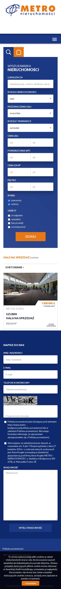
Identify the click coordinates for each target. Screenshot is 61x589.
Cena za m (14, 165)
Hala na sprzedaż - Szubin (30, 301)
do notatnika (51, 325)
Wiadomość (10, 467)
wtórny (14, 204)
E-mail (7, 367)
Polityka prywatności (13, 548)
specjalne (16, 219)
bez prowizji (17, 223)
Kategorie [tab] (19, 52)
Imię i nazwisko (12, 353)
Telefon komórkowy (16, 382)
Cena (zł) (13, 135)
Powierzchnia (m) (19, 150)
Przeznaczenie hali (19, 106)
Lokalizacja (15, 77)
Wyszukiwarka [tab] (8, 52)
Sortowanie (14, 267)
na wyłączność (18, 226)
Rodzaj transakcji (19, 121)
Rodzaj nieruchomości (22, 92)
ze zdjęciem (17, 215)
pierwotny (16, 200)
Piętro (12, 180)
